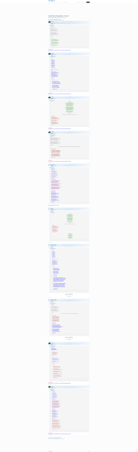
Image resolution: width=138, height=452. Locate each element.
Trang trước (52, 20)
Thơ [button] (79, 2)
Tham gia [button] (82, 2)
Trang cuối (63, 20)
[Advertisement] (69, 8)
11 (58, 20)
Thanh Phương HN (53, 244)
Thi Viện (50, 0)
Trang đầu (49, 20)
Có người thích (53, 23)
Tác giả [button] (77, 2)
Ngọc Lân (52, 208)
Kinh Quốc (52, 21)
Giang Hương (53, 164)
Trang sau (61, 20)
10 (57, 20)
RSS (89, 451)
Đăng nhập (88, 2)
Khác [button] (85, 2)
